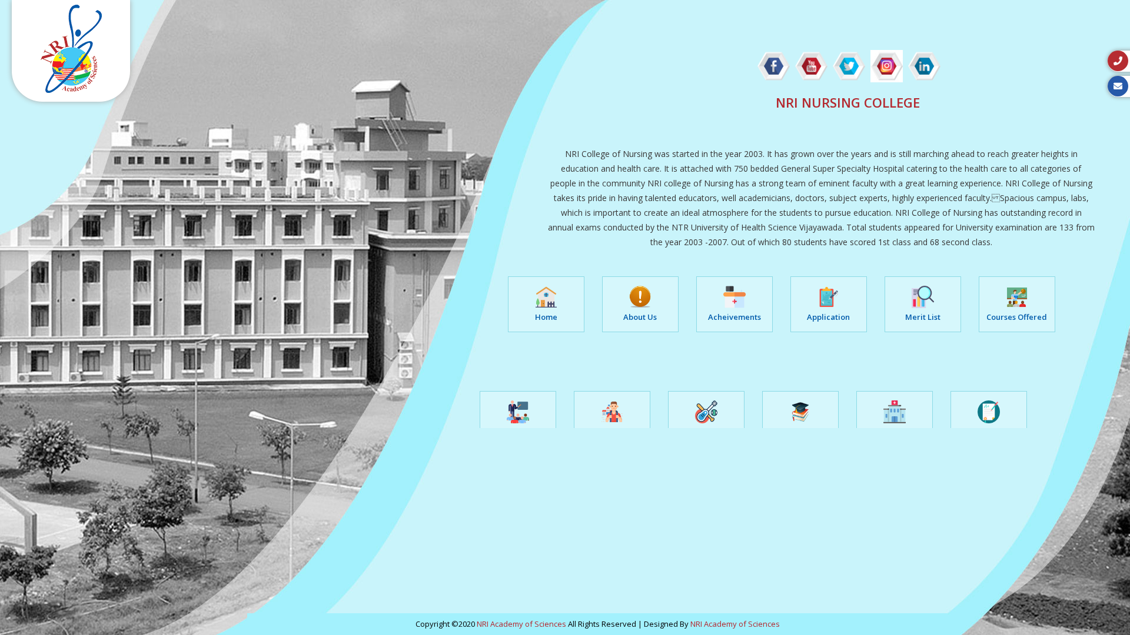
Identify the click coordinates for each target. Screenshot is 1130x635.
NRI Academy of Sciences (521, 624)
